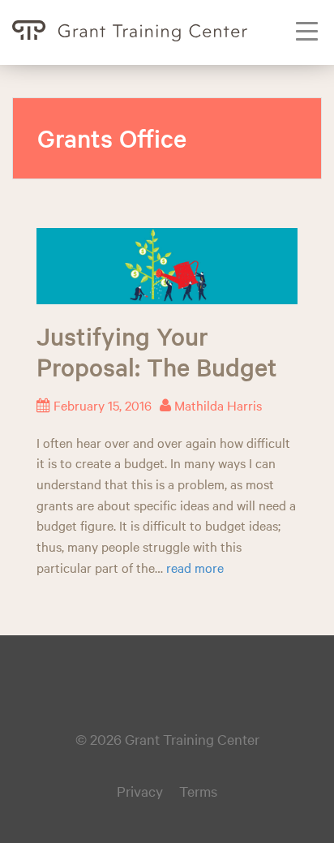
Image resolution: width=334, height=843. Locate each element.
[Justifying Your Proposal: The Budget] (167, 264)
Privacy (140, 790)
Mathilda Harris (218, 405)
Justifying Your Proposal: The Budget (156, 352)
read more (195, 567)
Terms (198, 790)
